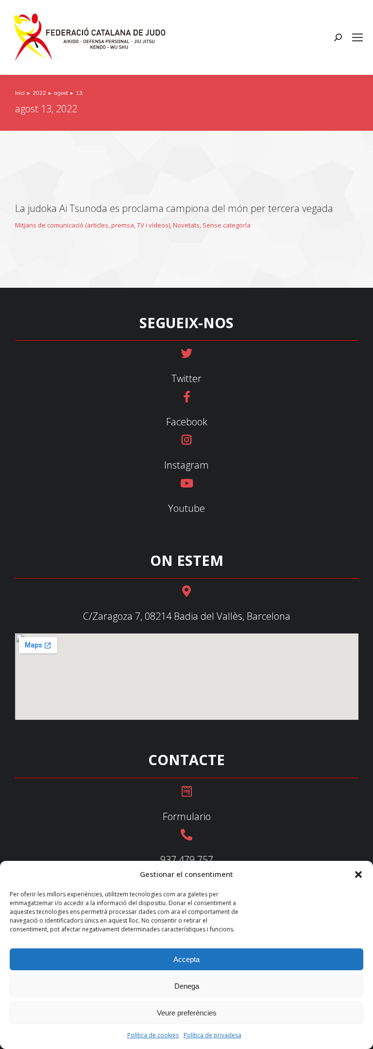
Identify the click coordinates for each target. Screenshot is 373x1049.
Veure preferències (187, 1013)
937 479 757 (186, 859)
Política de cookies (153, 1035)
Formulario (187, 816)
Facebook (186, 421)
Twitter (186, 378)
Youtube (186, 508)
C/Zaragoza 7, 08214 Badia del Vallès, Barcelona (186, 616)
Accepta (186, 959)
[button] (358, 874)
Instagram (186, 465)
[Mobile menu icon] (357, 37)
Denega (186, 986)
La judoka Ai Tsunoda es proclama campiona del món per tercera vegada (174, 208)
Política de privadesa (212, 1035)
